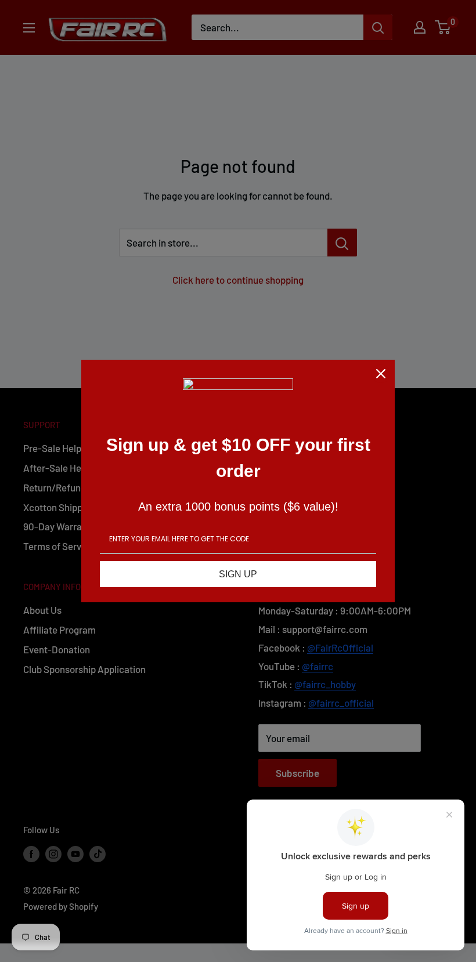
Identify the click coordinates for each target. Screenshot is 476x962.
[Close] (381, 374)
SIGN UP (238, 574)
